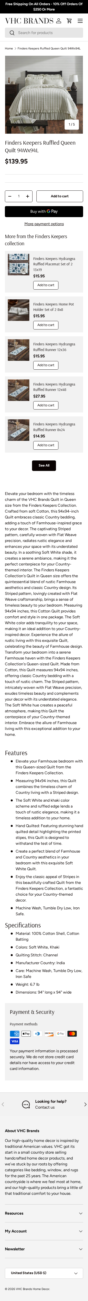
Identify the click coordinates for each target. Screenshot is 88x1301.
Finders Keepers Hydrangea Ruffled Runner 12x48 (54, 387)
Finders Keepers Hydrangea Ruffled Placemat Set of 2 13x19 (54, 264)
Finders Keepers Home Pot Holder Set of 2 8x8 (53, 307)
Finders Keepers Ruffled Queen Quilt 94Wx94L (49, 48)
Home (9, 48)
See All (44, 465)
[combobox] (44, 33)
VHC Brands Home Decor (32, 1289)
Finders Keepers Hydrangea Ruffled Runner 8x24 (54, 427)
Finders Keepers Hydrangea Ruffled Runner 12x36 (54, 346)
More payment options (44, 224)
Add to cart (60, 196)
